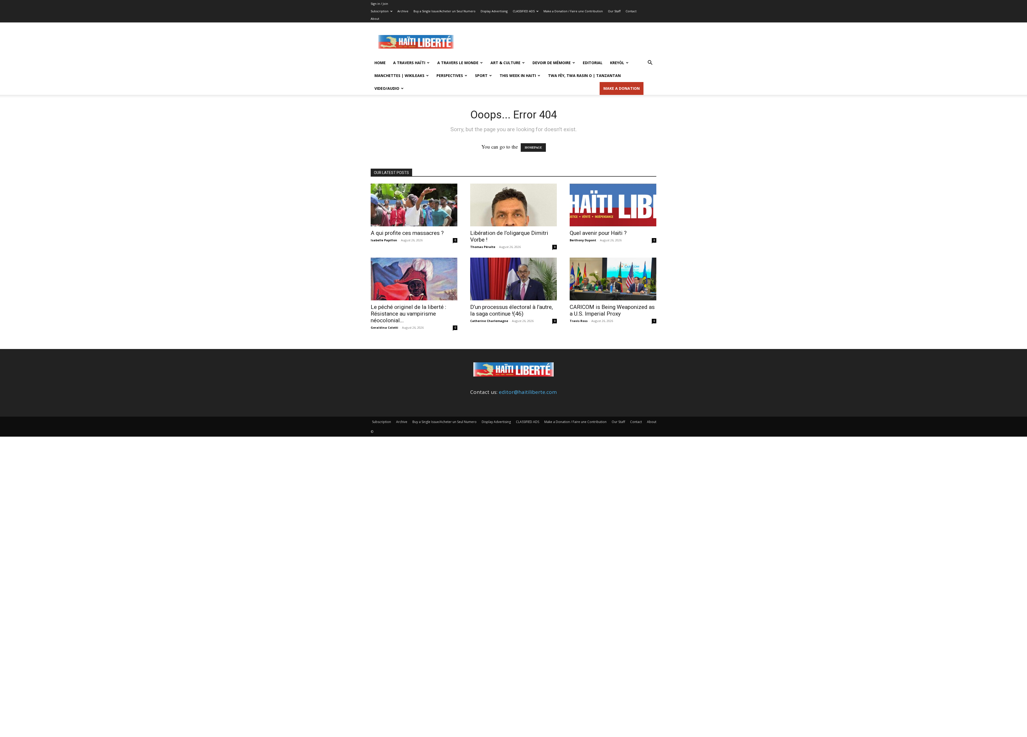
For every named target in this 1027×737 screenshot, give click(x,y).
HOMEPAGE (533, 147)
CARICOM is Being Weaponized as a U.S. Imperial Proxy (612, 310)
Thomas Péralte (482, 247)
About (375, 19)
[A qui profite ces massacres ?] (414, 205)
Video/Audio (386, 88)
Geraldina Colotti (384, 327)
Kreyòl (617, 62)
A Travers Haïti (409, 62)
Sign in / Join (379, 4)
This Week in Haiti (518, 75)
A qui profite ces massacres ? (407, 233)
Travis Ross (579, 321)
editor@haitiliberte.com (528, 392)
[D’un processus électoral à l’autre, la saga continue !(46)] (513, 279)
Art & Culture (505, 62)
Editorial (593, 62)
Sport (481, 75)
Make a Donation (621, 88)
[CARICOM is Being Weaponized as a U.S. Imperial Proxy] (613, 279)
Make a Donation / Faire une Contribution (573, 11)
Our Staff (614, 11)
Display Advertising (494, 11)
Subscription (380, 11)
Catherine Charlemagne (489, 321)
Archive (402, 11)
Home (380, 62)
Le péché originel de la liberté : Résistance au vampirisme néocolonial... (408, 314)
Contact (631, 11)
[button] (649, 62)
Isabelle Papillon (384, 240)
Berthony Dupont (583, 240)
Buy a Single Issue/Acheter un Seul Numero (444, 11)
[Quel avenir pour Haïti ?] (613, 205)
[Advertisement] (559, 42)
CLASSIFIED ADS (524, 11)
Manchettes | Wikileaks (399, 75)
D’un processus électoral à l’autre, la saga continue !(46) (511, 310)
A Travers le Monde (457, 62)
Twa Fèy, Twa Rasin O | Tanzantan (584, 75)
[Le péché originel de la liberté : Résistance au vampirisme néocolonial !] (414, 279)
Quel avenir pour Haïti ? (598, 233)
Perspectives (449, 75)
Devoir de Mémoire (551, 62)
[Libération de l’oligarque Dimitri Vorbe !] (513, 205)
